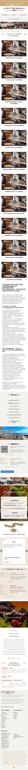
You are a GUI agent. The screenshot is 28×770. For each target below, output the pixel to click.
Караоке (3, 727)
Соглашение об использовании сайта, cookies (18, 736)
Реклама (15, 718)
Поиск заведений (14, 19)
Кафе (2, 715)
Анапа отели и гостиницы (14, 80)
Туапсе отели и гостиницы (14, 147)
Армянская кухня (5, 743)
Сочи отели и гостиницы (14, 279)
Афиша (6, 1)
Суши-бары (3, 716)
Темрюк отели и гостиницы (14, 191)
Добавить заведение (11, 3)
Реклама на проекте (23, 1)
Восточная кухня (5, 737)
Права (14, 716)
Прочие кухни (4, 747)
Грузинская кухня (5, 746)
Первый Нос (4, 668)
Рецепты (15, 734)
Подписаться (15, 5)
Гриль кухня (3, 739)
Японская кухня (4, 736)
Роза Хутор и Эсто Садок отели (14, 213)
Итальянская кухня (5, 734)
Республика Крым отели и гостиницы (14, 102)
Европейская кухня (5, 733)
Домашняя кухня (5, 740)
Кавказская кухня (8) (14, 409)
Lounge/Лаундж (4, 713)
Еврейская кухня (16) (14, 400)
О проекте (23, 15)
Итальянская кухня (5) (14, 417)
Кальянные (3, 725)
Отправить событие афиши (7, 471)
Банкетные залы (5, 718)
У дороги (3, 676)
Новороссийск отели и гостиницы (14, 169)
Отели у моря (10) (14, 406)
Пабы (2, 724)
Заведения (5, 15)
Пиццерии (3, 719)
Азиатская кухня (5, 742)
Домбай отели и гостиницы (14, 235)
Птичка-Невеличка (6, 680)
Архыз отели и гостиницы (14, 257)
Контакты (15, 713)
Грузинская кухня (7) (14, 412)
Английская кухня (5, 745)
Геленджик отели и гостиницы (14, 125)
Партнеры (15, 715)
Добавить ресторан (13, 1)
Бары (2, 722)
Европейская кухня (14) (14, 403)
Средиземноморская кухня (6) (14, 414)
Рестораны (3, 712)
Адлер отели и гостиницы (14, 58)
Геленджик (21, 3)
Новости (2, 1)
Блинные (3, 721)
